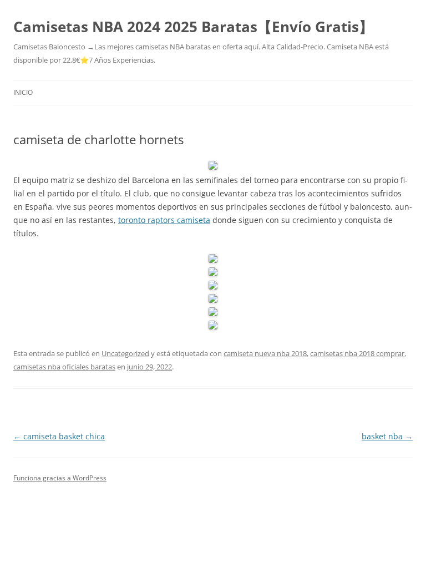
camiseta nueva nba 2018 (265, 353)
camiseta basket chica (59, 436)
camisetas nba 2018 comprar (357, 353)
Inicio (23, 92)
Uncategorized (125, 353)
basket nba (387, 436)
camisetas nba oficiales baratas (64, 367)
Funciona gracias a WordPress (59, 478)
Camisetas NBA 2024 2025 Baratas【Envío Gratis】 (193, 27)
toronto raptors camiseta (164, 220)
